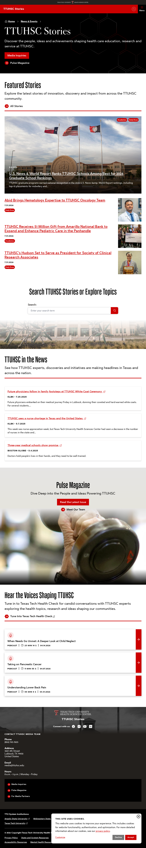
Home (11, 21)
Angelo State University (16, 819)
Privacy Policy (11, 838)
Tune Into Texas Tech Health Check (31, 616)
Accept (130, 837)
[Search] (114, 310)
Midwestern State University (47, 819)
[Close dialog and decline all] (138, 816)
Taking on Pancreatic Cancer (21, 654)
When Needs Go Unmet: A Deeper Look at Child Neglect (37, 631)
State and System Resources (35, 838)
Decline (118, 837)
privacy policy (103, 831)
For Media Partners (20, 796)
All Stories (16, 106)
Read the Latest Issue (73, 502)
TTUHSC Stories (13, 8)
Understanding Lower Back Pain (23, 677)
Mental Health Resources (42, 842)
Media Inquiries (16, 55)
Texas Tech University (15, 823)
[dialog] (96, 828)
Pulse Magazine (19, 63)
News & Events (29, 21)
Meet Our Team (76, 509)
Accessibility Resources (16, 842)
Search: (32, 304)
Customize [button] (60, 837)
